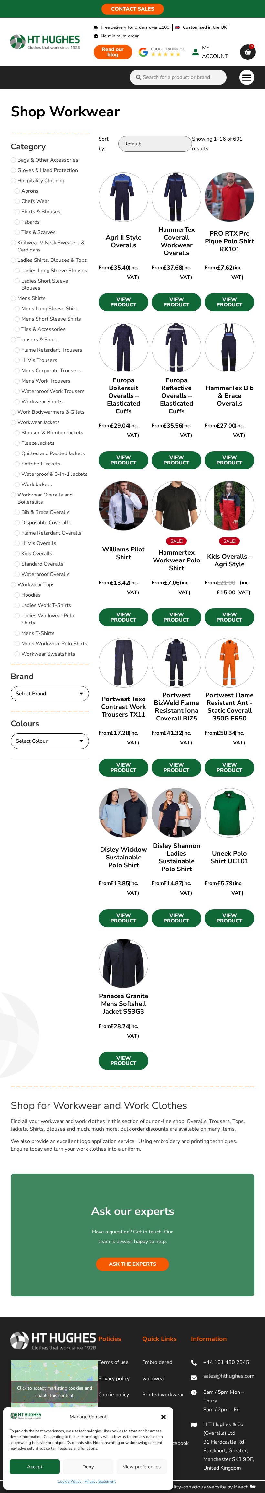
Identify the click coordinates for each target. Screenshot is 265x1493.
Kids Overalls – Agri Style (229, 560)
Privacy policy (114, 1378)
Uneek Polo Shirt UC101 (230, 857)
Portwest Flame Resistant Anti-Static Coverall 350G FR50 (229, 707)
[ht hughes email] (222, 1377)
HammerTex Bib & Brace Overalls (230, 396)
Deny (88, 1467)
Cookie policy (113, 1394)
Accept (34, 1467)
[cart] (248, 52)
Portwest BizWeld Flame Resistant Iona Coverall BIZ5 (176, 707)
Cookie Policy (69, 1481)
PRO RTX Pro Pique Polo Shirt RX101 (229, 241)
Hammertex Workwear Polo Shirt (176, 560)
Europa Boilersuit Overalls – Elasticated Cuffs (123, 396)
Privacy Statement (100, 1481)
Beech (242, 1486)
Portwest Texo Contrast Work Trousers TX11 (123, 707)
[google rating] (162, 52)
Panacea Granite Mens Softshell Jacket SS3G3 (123, 1004)
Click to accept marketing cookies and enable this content (54, 1392)
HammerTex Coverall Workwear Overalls (176, 241)
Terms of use (113, 1362)
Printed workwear (163, 1394)
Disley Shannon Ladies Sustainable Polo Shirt (176, 857)
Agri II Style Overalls (124, 241)
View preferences (142, 1467)
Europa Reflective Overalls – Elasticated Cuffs (176, 396)
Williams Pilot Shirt (123, 553)
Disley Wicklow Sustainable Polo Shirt (123, 857)
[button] (163, 1417)
